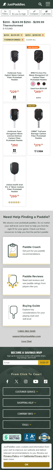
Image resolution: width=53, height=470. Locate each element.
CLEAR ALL (31, 39)
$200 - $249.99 (11, 35)
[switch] (46, 12)
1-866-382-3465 (26, 331)
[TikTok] (45, 381)
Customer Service (25, 391)
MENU (49, 4)
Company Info (25, 413)
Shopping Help (25, 402)
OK (26, 464)
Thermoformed (12, 39)
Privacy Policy (11, 456)
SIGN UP (44, 362)
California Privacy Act (35, 456)
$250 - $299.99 (33, 35)
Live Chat (26, 341)
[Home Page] (14, 4)
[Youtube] (35, 381)
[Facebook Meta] (7, 381)
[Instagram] (25, 381)
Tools (25, 424)
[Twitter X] (16, 381)
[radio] (33, 84)
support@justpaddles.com (26, 336)
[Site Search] (40, 4)
